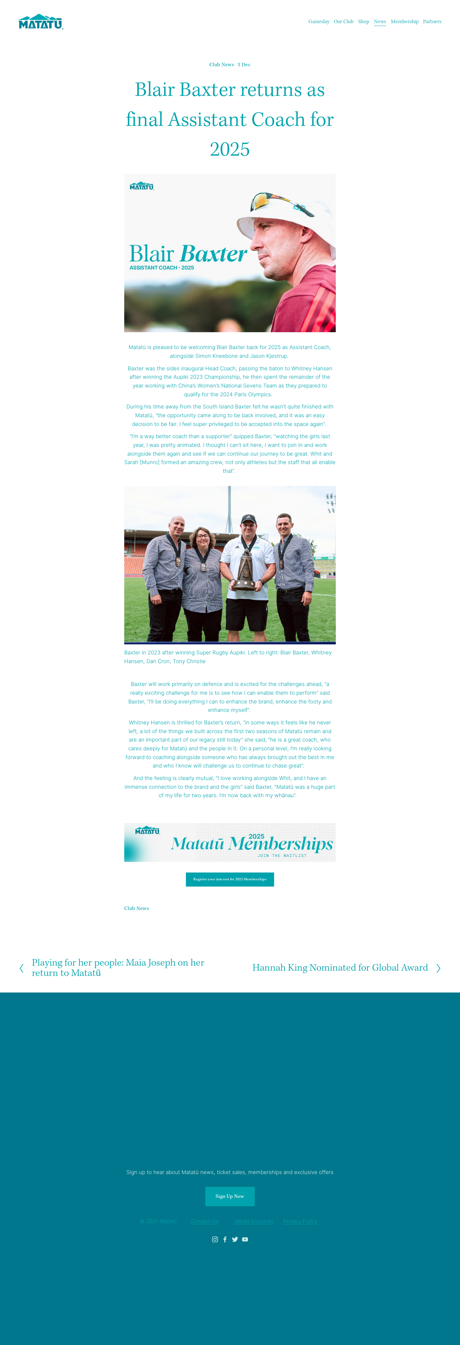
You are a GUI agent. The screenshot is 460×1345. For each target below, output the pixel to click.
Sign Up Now (230, 1196)
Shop (363, 21)
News (380, 21)
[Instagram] (215, 1239)
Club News (221, 64)
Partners (432, 21)
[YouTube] (245, 1239)
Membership (405, 21)
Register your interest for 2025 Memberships (229, 879)
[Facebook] (225, 1239)
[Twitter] (235, 1239)
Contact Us (205, 1221)
